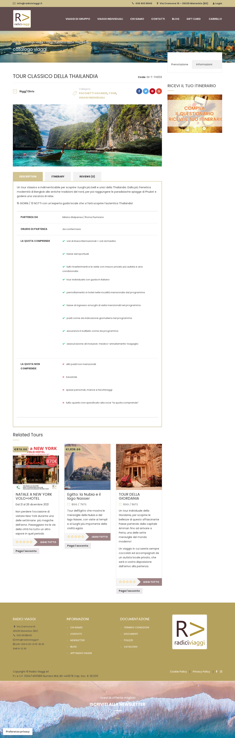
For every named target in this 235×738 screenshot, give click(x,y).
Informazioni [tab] (204, 64)
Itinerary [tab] (57, 176)
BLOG (175, 19)
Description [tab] (27, 176)
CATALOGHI (130, 646)
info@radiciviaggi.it (29, 3)
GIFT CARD (194, 19)
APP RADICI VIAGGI (81, 653)
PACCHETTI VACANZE (93, 93)
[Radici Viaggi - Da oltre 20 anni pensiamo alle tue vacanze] (22, 18)
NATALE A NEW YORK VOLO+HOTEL (34, 496)
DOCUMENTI (131, 634)
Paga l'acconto (26, 551)
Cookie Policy (178, 671)
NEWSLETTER (77, 640)
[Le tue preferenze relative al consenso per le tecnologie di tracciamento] (17, 731)
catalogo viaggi (33, 42)
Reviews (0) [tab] (87, 176)
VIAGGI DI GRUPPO (78, 19)
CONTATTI (158, 19)
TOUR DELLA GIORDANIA (129, 496)
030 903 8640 (143, 3)
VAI (117, 718)
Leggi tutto (48, 542)
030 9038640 (24, 635)
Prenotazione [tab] (179, 64)
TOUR (112, 93)
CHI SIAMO (137, 19)
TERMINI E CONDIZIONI (136, 627)
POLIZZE (128, 640)
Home (17, 42)
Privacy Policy (201, 671)
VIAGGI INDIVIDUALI (110, 19)
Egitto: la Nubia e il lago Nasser (84, 496)
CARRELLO (215, 19)
